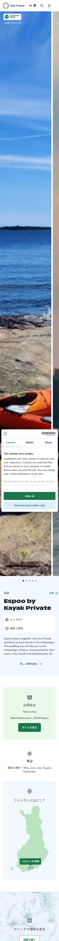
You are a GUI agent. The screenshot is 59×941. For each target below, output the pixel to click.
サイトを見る (29, 727)
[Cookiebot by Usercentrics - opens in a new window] (42, 434)
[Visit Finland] (13, 6)
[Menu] (49, 6)
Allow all (29, 496)
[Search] (42, 6)
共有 (51, 593)
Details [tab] (29, 442)
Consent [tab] (10, 442)
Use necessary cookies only (29, 505)
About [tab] (48, 442)
